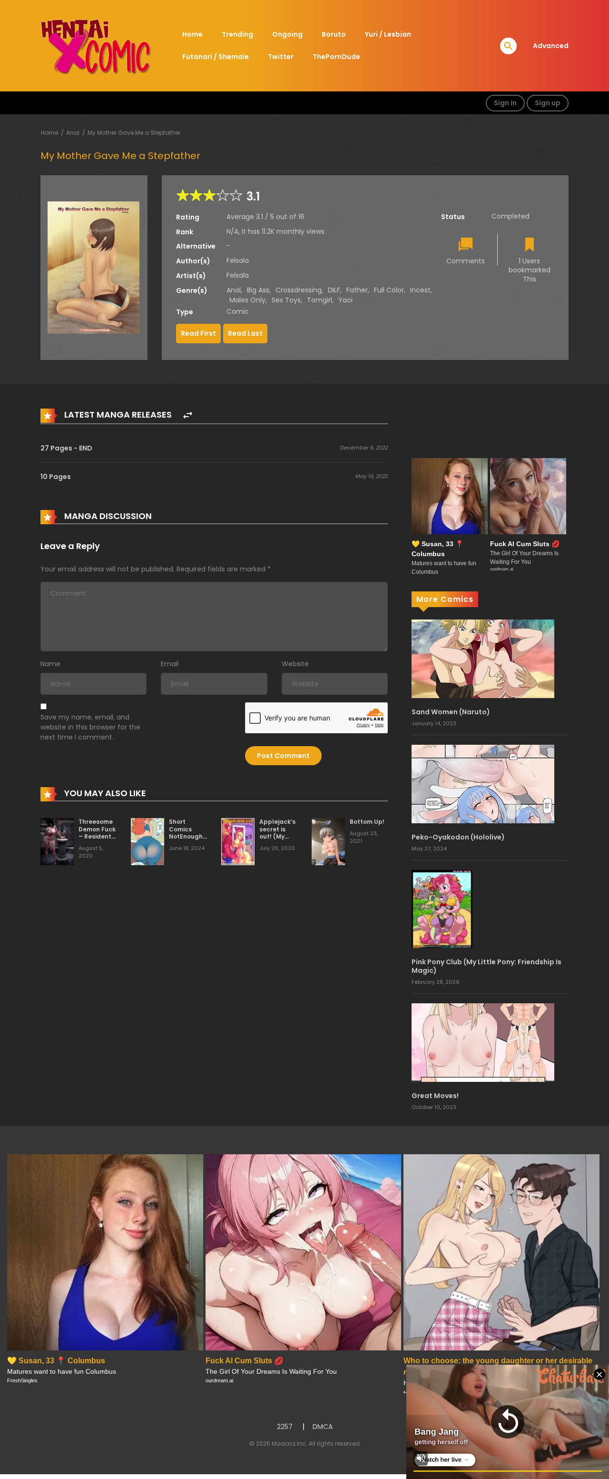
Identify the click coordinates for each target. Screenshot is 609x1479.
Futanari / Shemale (215, 56)
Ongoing (287, 34)
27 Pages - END (66, 448)
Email (169, 664)
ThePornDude (336, 56)
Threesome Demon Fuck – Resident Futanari (97, 833)
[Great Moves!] (483, 1042)
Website (295, 664)
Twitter (281, 56)
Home (192, 34)
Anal (72, 133)
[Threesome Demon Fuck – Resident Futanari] (57, 841)
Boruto (334, 34)
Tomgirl (319, 300)
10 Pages (55, 476)
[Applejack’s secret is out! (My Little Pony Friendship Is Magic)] (238, 841)
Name (50, 664)
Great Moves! (435, 1095)
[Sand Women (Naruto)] (483, 658)
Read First (198, 333)
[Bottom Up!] (328, 841)
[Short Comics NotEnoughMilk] (147, 841)
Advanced (551, 45)
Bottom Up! (367, 822)
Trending (237, 34)
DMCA (323, 1426)
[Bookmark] (529, 245)
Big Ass (258, 290)
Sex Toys (286, 300)
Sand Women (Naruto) (451, 712)
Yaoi (345, 300)
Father (357, 290)
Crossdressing (298, 290)
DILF (334, 290)
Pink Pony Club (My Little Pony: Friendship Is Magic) (486, 966)
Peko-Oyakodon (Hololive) (458, 837)
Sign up (547, 103)
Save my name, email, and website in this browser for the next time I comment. (90, 727)
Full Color (389, 290)
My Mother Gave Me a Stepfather (134, 133)
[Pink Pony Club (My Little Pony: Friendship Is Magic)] (442, 908)
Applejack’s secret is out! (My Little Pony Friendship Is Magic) (277, 840)
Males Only (247, 300)
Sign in (505, 103)
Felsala (237, 260)
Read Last (245, 333)
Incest (420, 290)
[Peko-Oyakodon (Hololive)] (483, 783)
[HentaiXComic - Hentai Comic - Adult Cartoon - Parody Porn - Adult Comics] (95, 45)
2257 (285, 1426)
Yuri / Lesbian (388, 34)
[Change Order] (188, 415)
